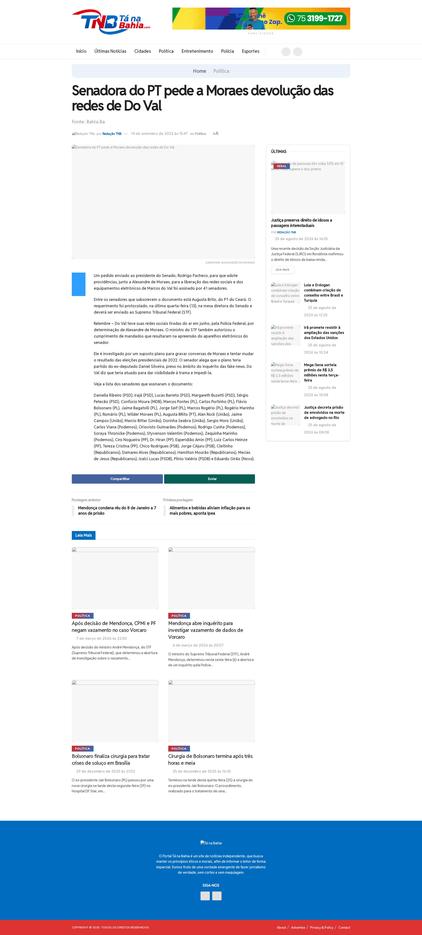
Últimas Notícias (110, 51)
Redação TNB (112, 134)
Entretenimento (197, 51)
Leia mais (283, 269)
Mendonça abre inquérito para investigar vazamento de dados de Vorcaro (205, 630)
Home (199, 71)
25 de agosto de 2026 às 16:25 (301, 238)
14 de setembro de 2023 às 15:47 (159, 133)
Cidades (142, 51)
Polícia (227, 51)
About (281, 927)
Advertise (298, 927)
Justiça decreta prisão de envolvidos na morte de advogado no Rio (324, 412)
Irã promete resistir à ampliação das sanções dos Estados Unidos (324, 332)
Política (166, 51)
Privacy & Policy (321, 927)
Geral (281, 166)
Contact (344, 927)
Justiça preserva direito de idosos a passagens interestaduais (301, 223)
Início (81, 51)
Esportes (250, 51)
